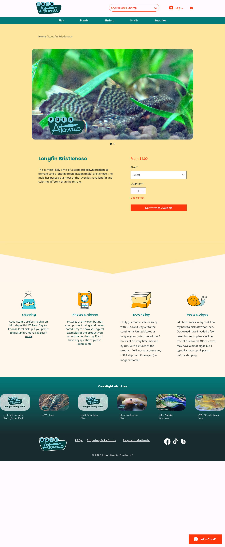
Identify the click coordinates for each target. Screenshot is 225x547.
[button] (191, 7)
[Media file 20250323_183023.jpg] (43, 312)
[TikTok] (175, 533)
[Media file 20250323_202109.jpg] (24, 312)
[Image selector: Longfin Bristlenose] (110, 143)
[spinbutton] (138, 191)
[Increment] (143, 191)
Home (42, 36)
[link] (56, 165)
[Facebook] (167, 533)
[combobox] (159, 175)
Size (134, 167)
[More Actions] (207, 260)
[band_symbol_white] (183, 533)
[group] (112, 502)
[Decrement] (133, 191)
